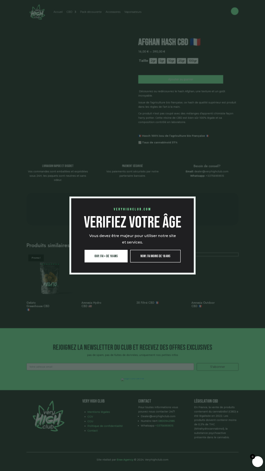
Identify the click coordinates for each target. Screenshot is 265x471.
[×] (192, 199)
